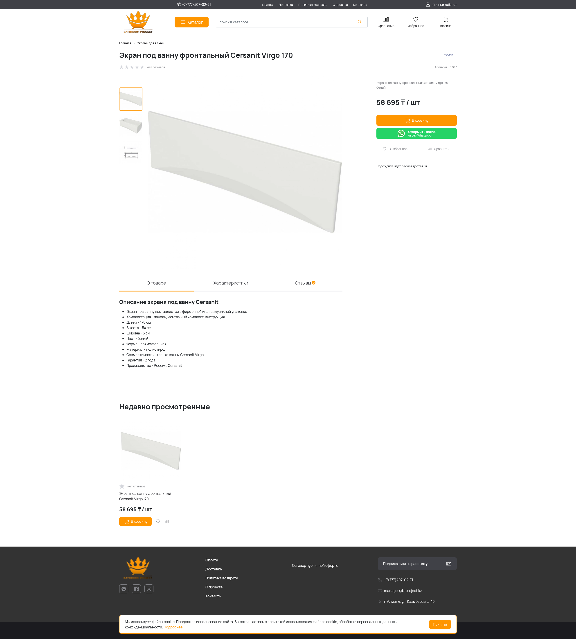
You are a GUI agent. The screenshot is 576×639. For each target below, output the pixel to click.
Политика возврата (221, 578)
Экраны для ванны (150, 43)
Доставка (213, 569)
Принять (440, 624)
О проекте (214, 587)
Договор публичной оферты (315, 565)
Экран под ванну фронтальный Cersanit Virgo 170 (145, 496)
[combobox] (292, 22)
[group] (245, 172)
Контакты (213, 596)
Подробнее (173, 627)
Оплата (211, 560)
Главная (125, 43)
